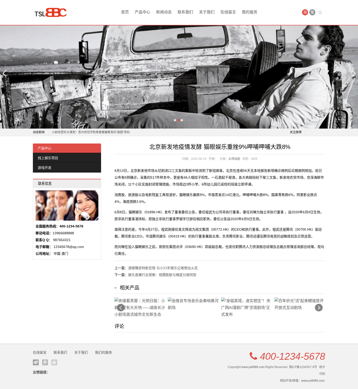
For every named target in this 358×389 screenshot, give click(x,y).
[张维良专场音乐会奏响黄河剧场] (193, 304)
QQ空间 (54, 362)
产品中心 (142, 12)
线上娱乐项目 (48, 158)
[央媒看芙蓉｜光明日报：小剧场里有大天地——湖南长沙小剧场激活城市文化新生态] (139, 307)
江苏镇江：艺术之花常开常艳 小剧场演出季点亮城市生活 (89, 135)
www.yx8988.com (252, 367)
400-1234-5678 (292, 356)
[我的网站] (52, 12)
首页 (125, 12)
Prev (121, 308)
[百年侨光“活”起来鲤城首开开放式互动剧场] (299, 304)
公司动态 (234, 159)
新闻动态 (164, 12)
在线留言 (228, 12)
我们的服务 (103, 352)
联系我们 (185, 12)
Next (353, 73)
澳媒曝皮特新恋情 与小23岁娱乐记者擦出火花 (163, 268)
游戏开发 (44, 168)
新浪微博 (36, 362)
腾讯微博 (45, 362)
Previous (4, 73)
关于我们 (207, 12)
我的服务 (249, 12)
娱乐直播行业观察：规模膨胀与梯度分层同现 (162, 275)
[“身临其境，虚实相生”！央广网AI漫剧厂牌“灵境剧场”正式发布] (246, 307)
